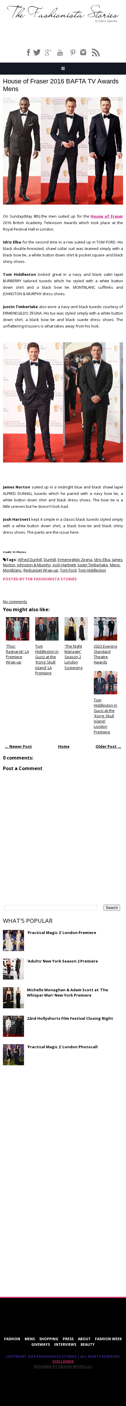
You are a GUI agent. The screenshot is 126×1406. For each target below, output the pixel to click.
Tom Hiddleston (92, 570)
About (84, 1338)
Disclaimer (63, 1361)
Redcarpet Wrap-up (40, 570)
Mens (115, 564)
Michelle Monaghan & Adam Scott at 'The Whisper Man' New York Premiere (67, 992)
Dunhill (50, 559)
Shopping (48, 1338)
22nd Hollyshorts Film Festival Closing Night (70, 1018)
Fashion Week (108, 1338)
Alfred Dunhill (30, 559)
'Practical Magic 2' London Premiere (61, 932)
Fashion (12, 1338)
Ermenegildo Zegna (75, 559)
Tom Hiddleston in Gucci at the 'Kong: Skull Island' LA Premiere (47, 660)
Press (68, 1338)
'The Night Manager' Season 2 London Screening (73, 657)
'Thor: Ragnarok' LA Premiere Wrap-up (17, 654)
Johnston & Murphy (34, 564)
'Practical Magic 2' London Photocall (62, 1046)
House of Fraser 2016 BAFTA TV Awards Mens (61, 85)
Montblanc (12, 570)
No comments (15, 601)
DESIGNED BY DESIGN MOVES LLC (63, 1366)
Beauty (88, 1344)
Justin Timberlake (93, 564)
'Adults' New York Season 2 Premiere (62, 961)
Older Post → (108, 746)
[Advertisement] (47, 1112)
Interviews (65, 1344)
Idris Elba (102, 559)
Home (63, 746)
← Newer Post (18, 746)
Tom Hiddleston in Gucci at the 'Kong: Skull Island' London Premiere (105, 716)
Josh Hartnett (64, 564)
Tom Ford (68, 570)
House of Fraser (107, 216)
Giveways (40, 1344)
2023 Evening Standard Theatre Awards (105, 654)
